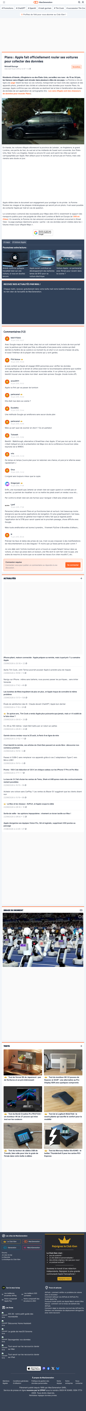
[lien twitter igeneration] (53, 1368)
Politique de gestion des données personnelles (40, 1382)
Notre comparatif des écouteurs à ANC (31, 1300)
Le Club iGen (11, 1241)
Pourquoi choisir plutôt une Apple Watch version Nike (64, 1301)
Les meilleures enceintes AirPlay (10, 1294)
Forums (4, 1253)
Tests (7, 1046)
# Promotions (7, 8)
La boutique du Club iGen (11, 1259)
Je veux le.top (7, 1255)
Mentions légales (6, 1382)
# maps (7, 242)
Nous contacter (79, 1382)
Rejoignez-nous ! (64, 1279)
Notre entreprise (69, 1382)
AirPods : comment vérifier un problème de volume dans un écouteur (63, 1293)
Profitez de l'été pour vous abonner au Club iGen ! (44, 14)
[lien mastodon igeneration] (44, 1368)
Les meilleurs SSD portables (30, 1294)
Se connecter (73, 565)
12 (28, 69)
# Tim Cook (59, 8)
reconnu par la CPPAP (36, 1390)
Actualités (10, 578)
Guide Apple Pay (51, 1299)
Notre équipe (59, 1382)
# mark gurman (45, 8)
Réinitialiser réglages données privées (43, 1395)
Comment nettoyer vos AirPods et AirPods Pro (61, 1297)
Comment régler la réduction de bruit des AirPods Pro (64, 1308)
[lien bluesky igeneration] (57, 1368)
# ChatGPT (20, 8)
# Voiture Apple (19, 242)
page (13, 83)
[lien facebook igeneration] (48, 1368)
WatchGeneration (33, 1247)
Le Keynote (6, 1257)
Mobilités (77, 67)
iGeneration (12, 1247)
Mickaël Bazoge (11, 66)
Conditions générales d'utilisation (20, 1382)
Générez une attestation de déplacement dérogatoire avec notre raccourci (64, 1311)
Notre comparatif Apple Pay (10, 1300)
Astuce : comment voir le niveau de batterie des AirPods (62, 1305)
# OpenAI (32, 8)
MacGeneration (34, 1241)
